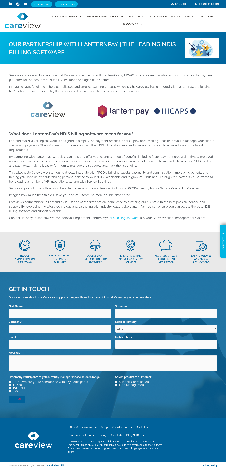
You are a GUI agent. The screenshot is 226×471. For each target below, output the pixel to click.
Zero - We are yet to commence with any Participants (50, 381)
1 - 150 (17, 384)
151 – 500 (19, 387)
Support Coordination (102, 16)
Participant (136, 16)
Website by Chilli (55, 465)
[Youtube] (25, 4)
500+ (16, 390)
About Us (207, 16)
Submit (17, 399)
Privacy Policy (210, 465)
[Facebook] (18, 4)
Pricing (190, 16)
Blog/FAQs (130, 24)
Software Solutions (165, 16)
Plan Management (64, 16)
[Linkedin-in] (10, 4)
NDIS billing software (124, 218)
